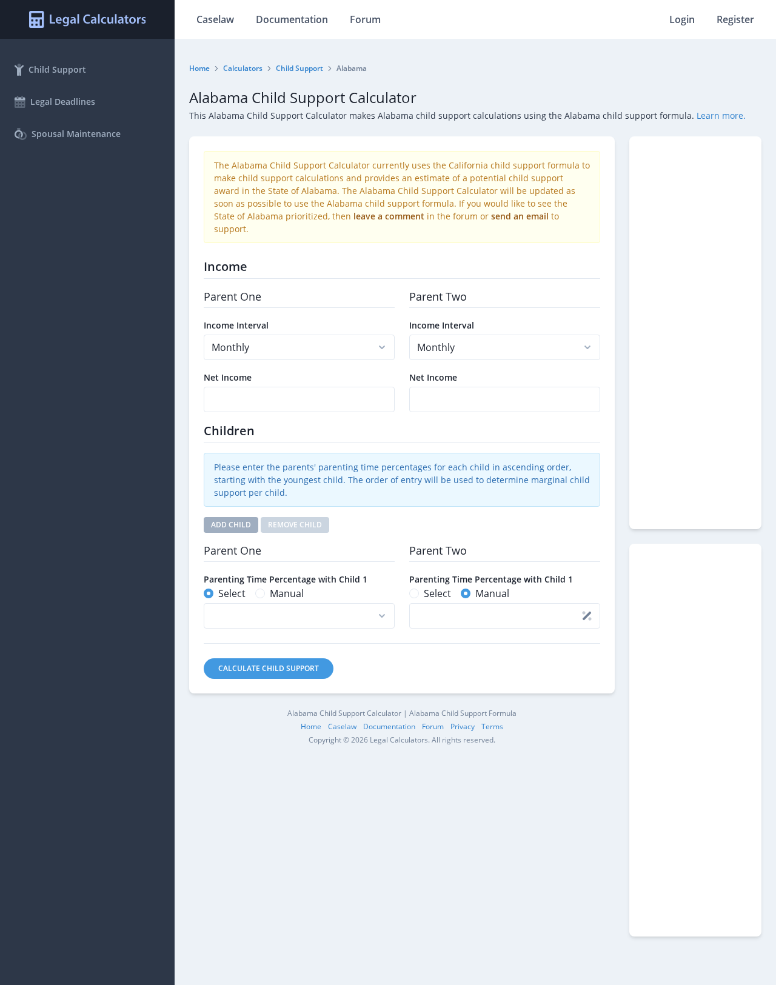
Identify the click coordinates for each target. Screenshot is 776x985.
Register (735, 19)
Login (682, 19)
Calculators (243, 68)
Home (199, 68)
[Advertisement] (695, 333)
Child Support (299, 68)
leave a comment (388, 216)
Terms (492, 726)
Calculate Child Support (268, 668)
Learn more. (721, 115)
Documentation (292, 19)
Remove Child (295, 524)
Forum (365, 19)
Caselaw (215, 19)
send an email (520, 216)
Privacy (462, 726)
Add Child (231, 524)
